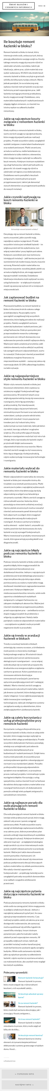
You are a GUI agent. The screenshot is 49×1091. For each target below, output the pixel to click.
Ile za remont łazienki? (28, 1003)
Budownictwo (10, 1061)
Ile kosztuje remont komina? (30, 1035)
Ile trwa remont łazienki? (29, 1019)
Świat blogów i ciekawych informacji (18, 5)
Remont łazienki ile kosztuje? (31, 977)
